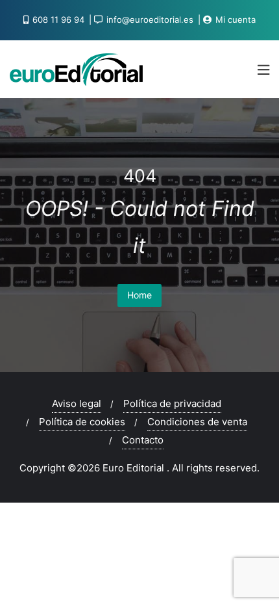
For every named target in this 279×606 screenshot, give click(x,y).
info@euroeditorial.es (150, 19)
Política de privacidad (172, 403)
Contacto (143, 440)
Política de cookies (82, 421)
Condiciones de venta (197, 421)
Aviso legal (76, 403)
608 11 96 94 (58, 19)
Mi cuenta (234, 19)
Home (139, 294)
